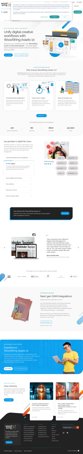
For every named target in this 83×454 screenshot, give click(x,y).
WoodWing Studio (42, 426)
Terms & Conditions (28, 450)
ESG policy (54, 430)
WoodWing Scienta (42, 430)
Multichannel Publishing (29, 428)
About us (54, 426)
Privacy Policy (59, 8)
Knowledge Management (29, 434)
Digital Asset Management (29, 426)
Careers (53, 436)
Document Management (29, 430)
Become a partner (55, 434)
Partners (53, 432)
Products (9, 20)
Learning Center (55, 440)
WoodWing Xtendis (42, 432)
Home (5, 20)
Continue (54, 16)
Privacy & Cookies (18, 450)
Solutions (26, 424)
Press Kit (54, 438)
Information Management (29, 432)
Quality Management (28, 436)
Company (54, 424)
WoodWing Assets (42, 428)
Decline (64, 16)
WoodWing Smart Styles (43, 436)
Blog (53, 428)
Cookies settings (44, 16)
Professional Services (28, 438)
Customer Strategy (28, 440)
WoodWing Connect (42, 434)
